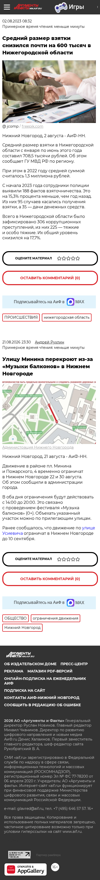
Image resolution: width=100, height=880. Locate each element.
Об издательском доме (30, 664)
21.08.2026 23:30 (16, 342)
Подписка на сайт (24, 690)
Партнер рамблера (48, 855)
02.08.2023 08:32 (17, 21)
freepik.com (32, 126)
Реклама (13, 671)
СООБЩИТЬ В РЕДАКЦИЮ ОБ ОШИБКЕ (42, 705)
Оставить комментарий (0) (50, 278)
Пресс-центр (74, 664)
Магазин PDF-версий (50, 671)
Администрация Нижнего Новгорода (38, 447)
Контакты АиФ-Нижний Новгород (41, 697)
